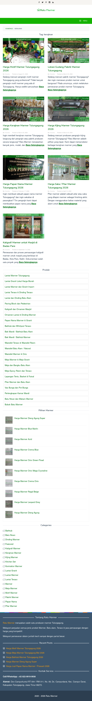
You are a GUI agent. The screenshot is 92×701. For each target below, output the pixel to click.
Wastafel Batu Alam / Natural (18, 348)
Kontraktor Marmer (13, 566)
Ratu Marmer (9, 622)
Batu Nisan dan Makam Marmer (19, 398)
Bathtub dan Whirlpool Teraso (18, 325)
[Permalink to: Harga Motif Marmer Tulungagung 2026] (23, 50)
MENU (85, 21)
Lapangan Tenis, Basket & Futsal (19, 376)
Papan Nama (11, 601)
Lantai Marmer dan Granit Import (19, 286)
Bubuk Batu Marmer (14, 404)
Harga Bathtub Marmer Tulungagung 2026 (24, 657)
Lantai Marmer (11, 574)
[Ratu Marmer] (46, 9)
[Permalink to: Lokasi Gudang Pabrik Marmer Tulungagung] (68, 50)
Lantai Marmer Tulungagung (17, 275)
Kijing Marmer (11, 557)
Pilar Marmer (11, 605)
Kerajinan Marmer (13, 552)
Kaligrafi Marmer (12, 548)
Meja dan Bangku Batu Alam (17, 365)
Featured (9, 543)
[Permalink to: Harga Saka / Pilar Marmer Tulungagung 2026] (68, 167)
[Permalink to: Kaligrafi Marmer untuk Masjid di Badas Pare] (23, 226)
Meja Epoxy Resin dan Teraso (18, 370)
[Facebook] (39, 2)
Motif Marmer (11, 592)
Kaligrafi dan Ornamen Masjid (18, 309)
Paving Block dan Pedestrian (17, 303)
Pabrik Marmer (12, 597)
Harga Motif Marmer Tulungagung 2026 (23, 648)
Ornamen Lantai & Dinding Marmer (20, 314)
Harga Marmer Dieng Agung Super (21, 661)
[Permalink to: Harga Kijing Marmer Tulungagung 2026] (68, 109)
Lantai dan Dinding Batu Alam (18, 297)
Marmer (8, 583)
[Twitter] (42, 2)
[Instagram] (49, 2)
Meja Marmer (11, 588)
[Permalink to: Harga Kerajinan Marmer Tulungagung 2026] (23, 109)
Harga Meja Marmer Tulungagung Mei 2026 (25, 652)
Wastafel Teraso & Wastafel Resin (20, 342)
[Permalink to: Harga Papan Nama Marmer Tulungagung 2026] (23, 167)
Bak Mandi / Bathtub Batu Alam (19, 331)
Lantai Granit (11, 570)
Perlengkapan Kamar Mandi (17, 393)
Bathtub (8, 530)
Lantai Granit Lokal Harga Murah (19, 281)
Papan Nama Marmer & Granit (18, 320)
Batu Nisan (10, 534)
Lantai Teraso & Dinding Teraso (19, 292)
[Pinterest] (46, 2)
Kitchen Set (10, 561)
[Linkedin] (53, 2)
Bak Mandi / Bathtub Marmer (17, 337)
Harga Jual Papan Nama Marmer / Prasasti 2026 (27, 666)
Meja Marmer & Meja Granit (17, 359)
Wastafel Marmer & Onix (16, 353)
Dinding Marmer (12, 539)
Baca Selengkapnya (57, 89)
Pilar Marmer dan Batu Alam (17, 381)
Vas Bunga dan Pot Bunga (16, 387)
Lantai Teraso (11, 579)
